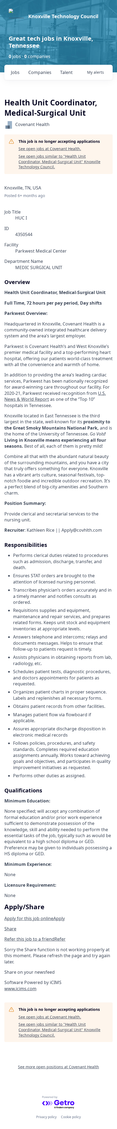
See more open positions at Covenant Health (58, 1066)
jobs (15, 72)
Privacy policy (46, 1117)
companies (39, 72)
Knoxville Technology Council (63, 16)
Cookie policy (71, 1117)
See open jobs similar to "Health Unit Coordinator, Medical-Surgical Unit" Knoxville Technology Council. (59, 161)
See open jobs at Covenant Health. (50, 148)
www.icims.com (20, 989)
